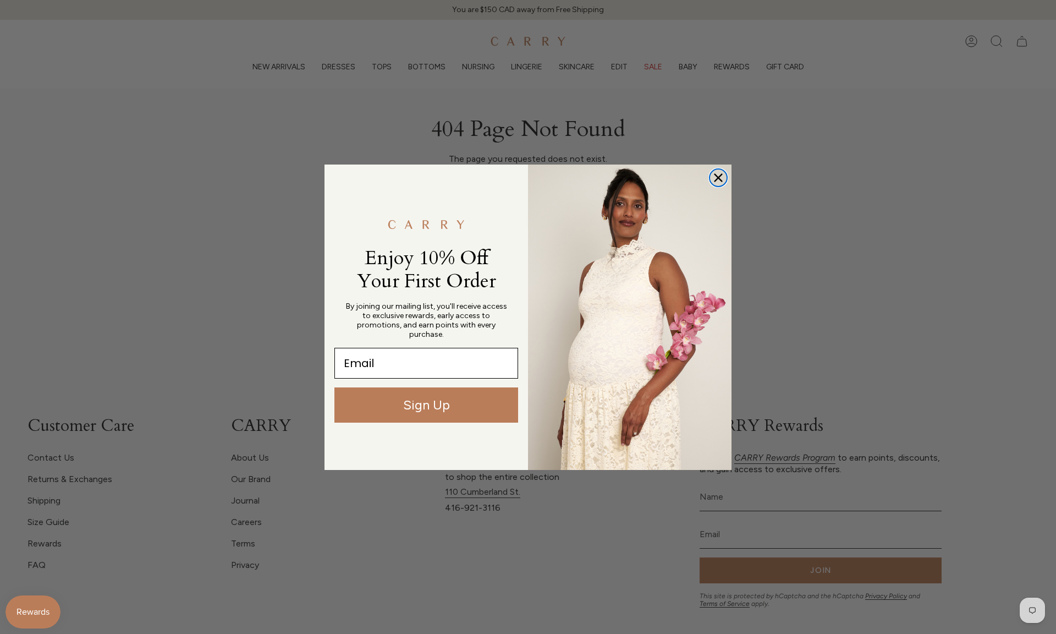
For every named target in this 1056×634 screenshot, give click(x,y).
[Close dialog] (718, 178)
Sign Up (426, 405)
